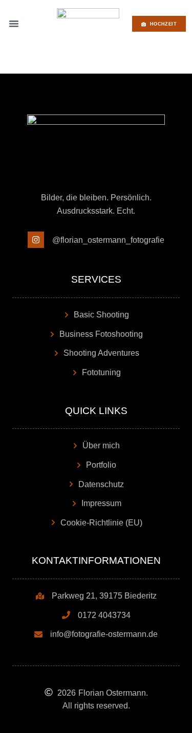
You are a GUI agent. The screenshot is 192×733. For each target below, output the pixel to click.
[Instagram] (36, 240)
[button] (14, 23)
